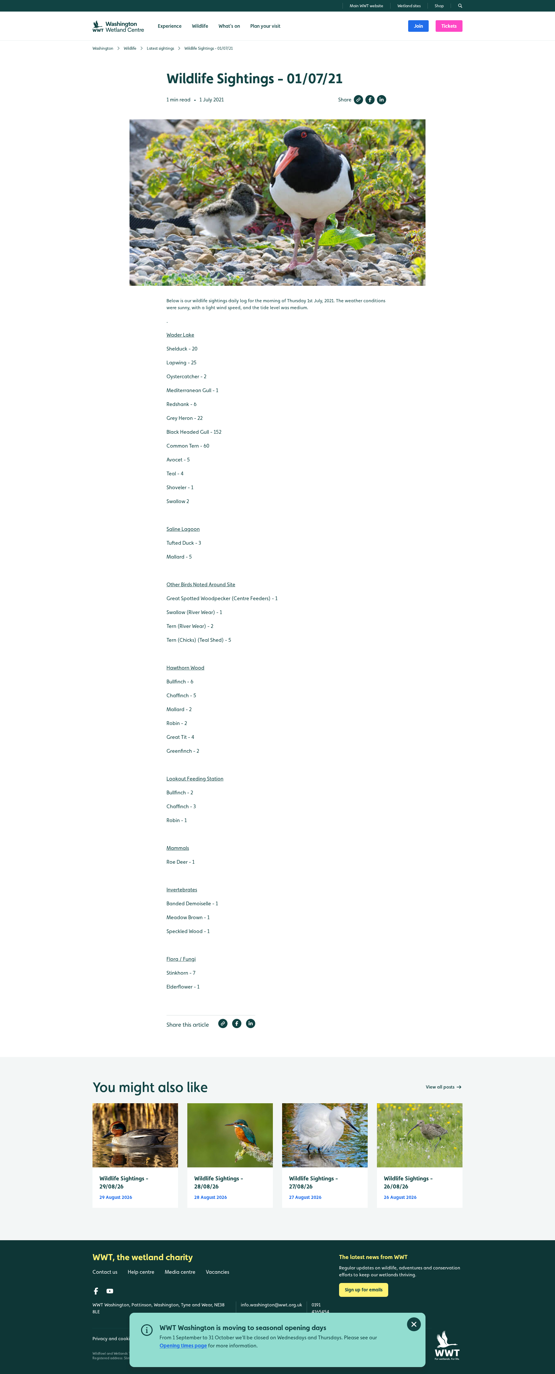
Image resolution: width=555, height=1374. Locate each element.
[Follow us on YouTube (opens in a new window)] (109, 1291)
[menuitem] (418, 26)
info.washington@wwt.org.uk (271, 1305)
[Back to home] (447, 1345)
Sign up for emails (363, 1290)
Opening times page (183, 1346)
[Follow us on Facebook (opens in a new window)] (95, 1291)
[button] (358, 99)
